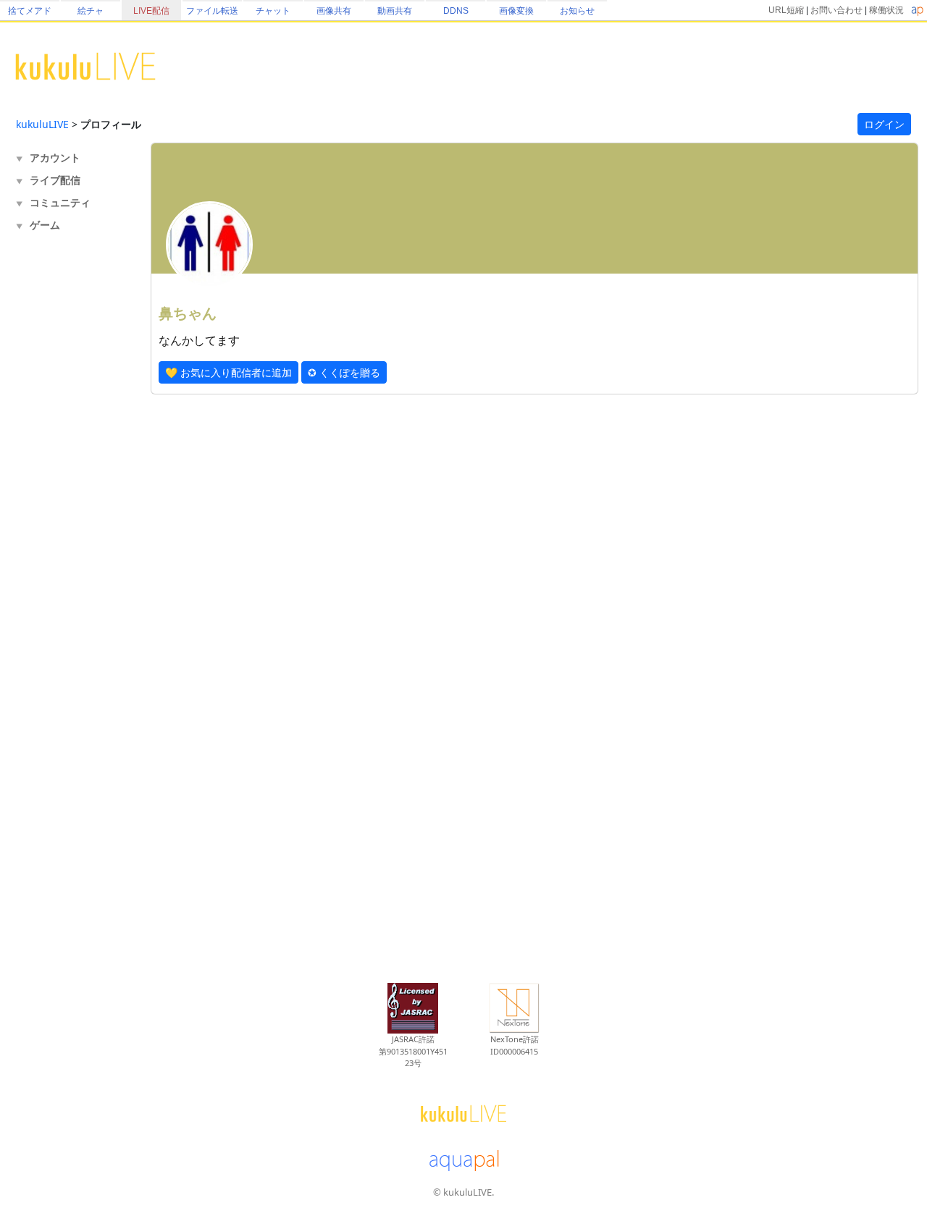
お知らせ (577, 11)
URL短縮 (786, 10)
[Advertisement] (73, 475)
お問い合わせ (836, 10)
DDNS (456, 11)
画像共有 (333, 11)
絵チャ (90, 11)
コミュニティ (60, 202)
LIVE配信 (151, 11)
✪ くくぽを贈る (344, 372)
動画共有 (394, 11)
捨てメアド (29, 11)
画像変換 (516, 11)
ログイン (884, 124)
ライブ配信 (55, 180)
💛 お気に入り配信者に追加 (228, 372)
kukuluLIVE (42, 124)
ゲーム (45, 225)
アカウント (55, 157)
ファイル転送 (212, 11)
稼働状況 (886, 10)
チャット (273, 11)
